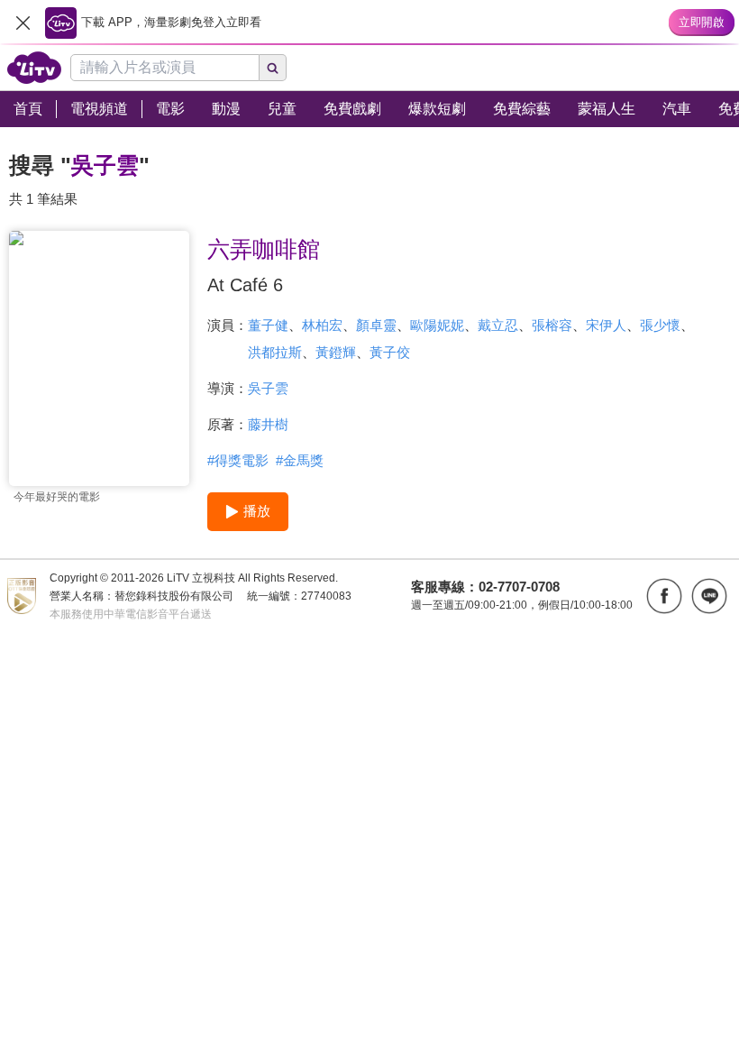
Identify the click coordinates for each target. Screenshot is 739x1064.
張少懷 (660, 325)
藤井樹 (268, 424)
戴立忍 (498, 325)
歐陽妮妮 (437, 325)
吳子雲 (268, 388)
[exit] (22, 22)
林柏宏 (322, 325)
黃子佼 (390, 352)
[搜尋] (273, 67)
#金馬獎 (300, 460)
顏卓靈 (376, 325)
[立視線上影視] (34, 67)
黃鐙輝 (335, 352)
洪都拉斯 (275, 352)
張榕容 (552, 325)
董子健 (268, 325)
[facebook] (664, 596)
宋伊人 (606, 325)
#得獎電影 (238, 460)
